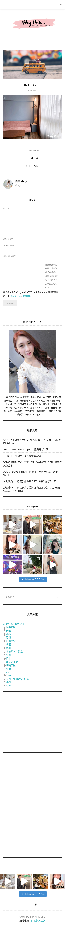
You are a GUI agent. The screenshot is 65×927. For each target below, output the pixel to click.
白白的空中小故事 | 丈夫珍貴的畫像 (22, 455)
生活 (8, 668)
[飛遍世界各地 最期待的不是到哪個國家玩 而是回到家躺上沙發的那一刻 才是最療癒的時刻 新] (12, 524)
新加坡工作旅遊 (14, 651)
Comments (32, 150)
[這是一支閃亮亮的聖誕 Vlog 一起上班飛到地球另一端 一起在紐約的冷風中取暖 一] (32, 524)
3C (7, 671)
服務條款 (27, 296)
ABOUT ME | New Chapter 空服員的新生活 (25, 449)
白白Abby (34, 166)
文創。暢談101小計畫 (17, 678)
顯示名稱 (8, 239)
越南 (8, 634)
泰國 (8, 648)
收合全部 (19, 623)
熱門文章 (11, 682)
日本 (8, 658)
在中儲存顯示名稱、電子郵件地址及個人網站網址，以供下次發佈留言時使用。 (51, 276)
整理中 (9, 685)
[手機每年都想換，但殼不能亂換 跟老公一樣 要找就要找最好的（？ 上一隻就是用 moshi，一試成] (52, 544)
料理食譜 (11, 627)
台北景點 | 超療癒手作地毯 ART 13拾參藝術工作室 (29, 481)
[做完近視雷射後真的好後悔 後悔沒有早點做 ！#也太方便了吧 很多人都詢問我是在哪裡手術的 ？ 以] (12, 544)
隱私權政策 (15, 296)
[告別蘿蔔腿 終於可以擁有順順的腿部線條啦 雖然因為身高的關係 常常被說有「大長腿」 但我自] (32, 564)
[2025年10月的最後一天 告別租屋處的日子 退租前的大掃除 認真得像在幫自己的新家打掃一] (32, 544)
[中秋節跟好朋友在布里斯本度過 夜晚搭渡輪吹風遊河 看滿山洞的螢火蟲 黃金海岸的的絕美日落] (52, 564)
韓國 (8, 644)
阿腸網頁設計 (38, 920)
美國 (8, 630)
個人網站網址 (9, 256)
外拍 (8, 675)
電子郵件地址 (9, 247)
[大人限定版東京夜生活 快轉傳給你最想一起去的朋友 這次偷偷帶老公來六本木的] (12, 564)
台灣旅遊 (11, 641)
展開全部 (8, 623)
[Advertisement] (27, 717)
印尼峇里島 (12, 662)
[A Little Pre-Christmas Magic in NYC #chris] (52, 524)
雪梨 (8, 637)
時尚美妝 (11, 665)
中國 (8, 655)
